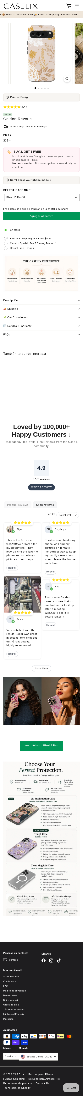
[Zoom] (66, 78)
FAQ (5, 986)
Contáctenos (10, 981)
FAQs (6, 334)
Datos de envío (11, 1000)
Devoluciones (10, 995)
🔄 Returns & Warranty (17, 325)
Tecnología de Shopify (17, 1087)
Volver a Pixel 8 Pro (44, 745)
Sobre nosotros (11, 976)
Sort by (51, 514)
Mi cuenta (8, 1019)
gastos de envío (17, 209)
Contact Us (42, 1083)
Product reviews (17, 504)
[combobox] (42, 197)
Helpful (12, 568)
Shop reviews (45, 504)
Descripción (10, 300)
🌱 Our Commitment (15, 317)
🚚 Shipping (10, 308)
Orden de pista (11, 1005)
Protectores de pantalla (17, 1083)
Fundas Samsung (14, 1078)
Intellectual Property (13, 1014)
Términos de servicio (14, 1009)
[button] (41, 107)
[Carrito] (68, 5)
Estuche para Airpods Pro (44, 1078)
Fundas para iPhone (40, 1074)
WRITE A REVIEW (41, 487)
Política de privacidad (14, 991)
